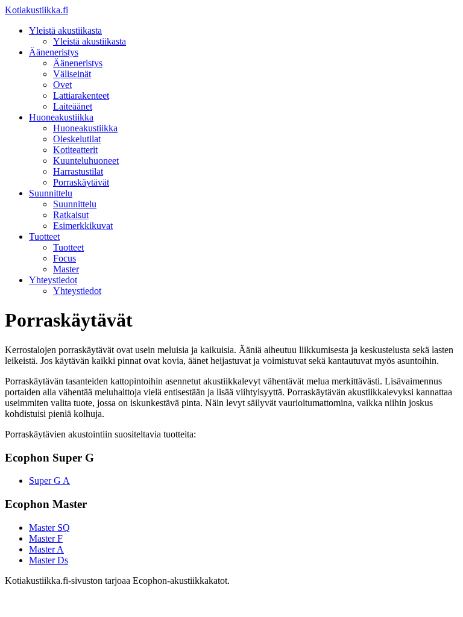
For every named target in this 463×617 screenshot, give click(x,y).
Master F (46, 538)
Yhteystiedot (53, 280)
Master (66, 269)
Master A (46, 549)
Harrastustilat (78, 171)
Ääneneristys (53, 52)
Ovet (62, 85)
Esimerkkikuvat (83, 226)
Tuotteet (44, 236)
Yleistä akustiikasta (65, 30)
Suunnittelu (50, 193)
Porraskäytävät (81, 182)
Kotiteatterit (75, 150)
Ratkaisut (71, 215)
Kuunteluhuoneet (86, 160)
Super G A (49, 480)
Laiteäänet (72, 106)
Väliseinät (72, 74)
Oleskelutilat (77, 139)
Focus (64, 258)
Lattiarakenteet (81, 95)
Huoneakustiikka (61, 117)
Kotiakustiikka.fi (36, 10)
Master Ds (48, 560)
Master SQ (49, 527)
